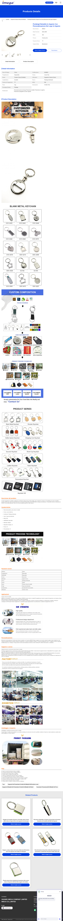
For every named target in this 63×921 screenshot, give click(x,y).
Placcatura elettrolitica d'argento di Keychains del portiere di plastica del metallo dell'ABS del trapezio (47, 820)
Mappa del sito (10, 919)
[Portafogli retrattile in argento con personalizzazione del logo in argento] (16, 36)
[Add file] (38, 919)
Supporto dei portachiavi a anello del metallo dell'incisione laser (23, 784)
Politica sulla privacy (4, 919)
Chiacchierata (49, 2)
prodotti (7, 19)
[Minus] (60, 891)
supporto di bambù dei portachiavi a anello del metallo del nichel (17, 787)
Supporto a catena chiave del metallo (18, 19)
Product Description (28, 61)
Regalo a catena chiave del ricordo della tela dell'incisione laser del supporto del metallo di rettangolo (16, 850)
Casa (3, 19)
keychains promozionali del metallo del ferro (47, 787)
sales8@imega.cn (8, 907)
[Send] (60, 919)
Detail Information (10, 61)
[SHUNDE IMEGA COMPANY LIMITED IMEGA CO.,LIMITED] (8, 2)
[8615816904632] (35, 910)
